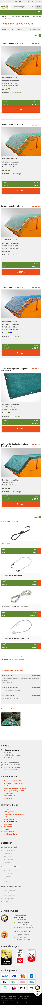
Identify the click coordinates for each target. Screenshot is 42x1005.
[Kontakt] (16, 1)
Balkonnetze (8, 879)
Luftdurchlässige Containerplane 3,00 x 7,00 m (14, 369)
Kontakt (6, 809)
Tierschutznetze (9, 873)
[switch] (37, 994)
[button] (37, 2)
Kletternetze (8, 853)
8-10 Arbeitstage (15, 92)
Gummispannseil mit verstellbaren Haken (16, 638)
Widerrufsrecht (9, 819)
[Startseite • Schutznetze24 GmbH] (5, 5)
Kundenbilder (8, 793)
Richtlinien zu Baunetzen (12, 786)
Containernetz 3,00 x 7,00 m (12, 43)
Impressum (8, 827)
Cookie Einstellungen (11, 834)
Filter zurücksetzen (35, 29)
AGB (5, 817)
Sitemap (6, 829)
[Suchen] (33, 7)
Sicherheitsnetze (9, 850)
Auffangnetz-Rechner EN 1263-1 (15, 788)
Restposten (8, 798)
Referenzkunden (9, 796)
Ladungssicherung (10, 899)
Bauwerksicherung (10, 896)
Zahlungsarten (9, 812)
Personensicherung (10, 890)
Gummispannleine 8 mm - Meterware (15, 607)
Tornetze (7, 862)
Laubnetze (7, 870)
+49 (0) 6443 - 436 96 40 (12, 762)
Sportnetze (7, 876)
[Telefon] (12, 1)
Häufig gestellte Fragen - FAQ (14, 791)
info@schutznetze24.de (12, 770)
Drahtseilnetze (9, 856)
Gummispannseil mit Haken (12, 575)
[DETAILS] (21, 107)
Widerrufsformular (10, 822)
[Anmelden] (20, 1)
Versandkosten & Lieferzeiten (14, 814)
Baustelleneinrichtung (11, 893)
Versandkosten (21, 657)
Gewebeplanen (9, 859)
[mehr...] (7, 882)
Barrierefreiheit (9, 832)
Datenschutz (8, 824)
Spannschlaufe (7, 544)
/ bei (18, 917)
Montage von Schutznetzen (13, 783)
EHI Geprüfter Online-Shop (23, 932)
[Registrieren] (23, 1)
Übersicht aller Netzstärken (13, 781)
